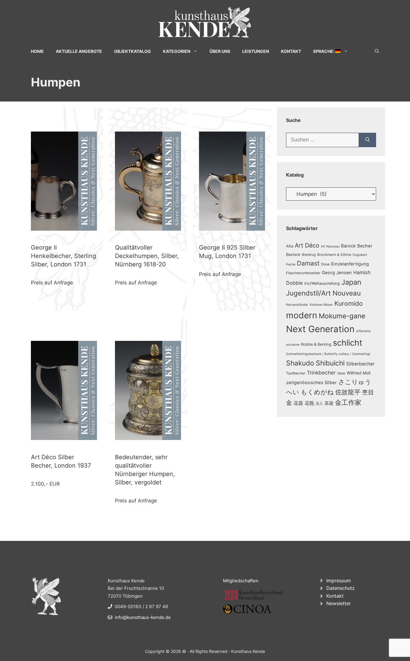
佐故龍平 (347, 392)
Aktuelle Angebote (79, 51)
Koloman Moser (321, 305)
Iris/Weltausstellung (322, 283)
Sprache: (324, 51)
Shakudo (300, 363)
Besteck (293, 254)
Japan (351, 282)
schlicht (347, 343)
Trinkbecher (321, 372)
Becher (364, 246)
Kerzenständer (297, 305)
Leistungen (255, 51)
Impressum (338, 581)
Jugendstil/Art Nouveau (323, 293)
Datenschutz (340, 588)
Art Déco (307, 245)
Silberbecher (360, 364)
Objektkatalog (132, 51)
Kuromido (348, 303)
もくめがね (317, 392)
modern (301, 315)
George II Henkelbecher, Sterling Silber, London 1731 (63, 256)
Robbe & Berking (316, 344)
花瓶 (309, 403)
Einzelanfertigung (350, 264)
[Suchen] (367, 140)
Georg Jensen (337, 272)
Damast (308, 263)
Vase (341, 373)
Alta (289, 246)
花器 (298, 403)
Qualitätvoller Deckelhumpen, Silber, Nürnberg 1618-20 (147, 256)
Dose (325, 264)
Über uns (220, 51)
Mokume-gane (342, 316)
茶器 (328, 403)
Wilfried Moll (358, 372)
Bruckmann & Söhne (334, 255)
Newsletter (338, 603)
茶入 (319, 404)
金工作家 (348, 402)
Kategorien (176, 51)
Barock (348, 246)
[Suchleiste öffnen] (377, 51)
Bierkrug (309, 255)
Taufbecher (295, 373)
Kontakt (291, 51)
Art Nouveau (330, 246)
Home (37, 51)
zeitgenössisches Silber (311, 382)
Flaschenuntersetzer (303, 273)
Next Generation (320, 329)
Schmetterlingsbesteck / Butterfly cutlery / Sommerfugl (328, 354)
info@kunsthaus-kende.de (143, 617)
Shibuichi (330, 363)
